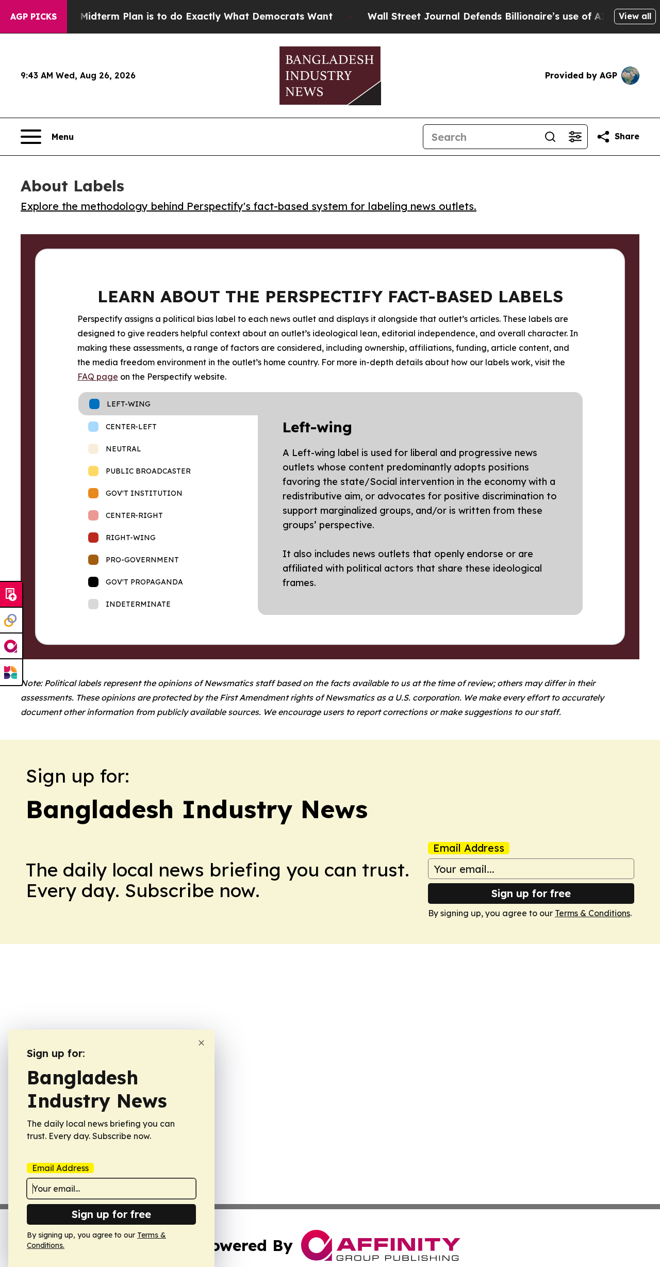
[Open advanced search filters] (575, 137)
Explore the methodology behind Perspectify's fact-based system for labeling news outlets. (248, 206)
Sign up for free (531, 893)
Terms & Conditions (592, 913)
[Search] (550, 137)
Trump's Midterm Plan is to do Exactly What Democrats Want (186, 16)
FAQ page (97, 376)
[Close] (201, 1043)
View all (635, 16)
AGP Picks (33, 16)
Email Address (468, 848)
